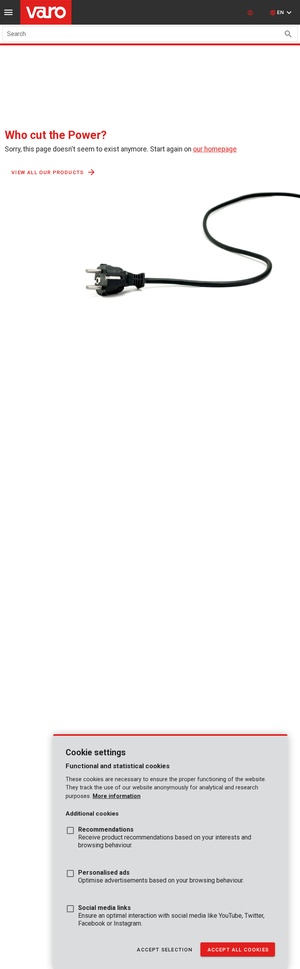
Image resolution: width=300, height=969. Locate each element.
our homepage (215, 149)
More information (117, 796)
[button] (282, 12)
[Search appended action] (288, 34)
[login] (251, 12)
